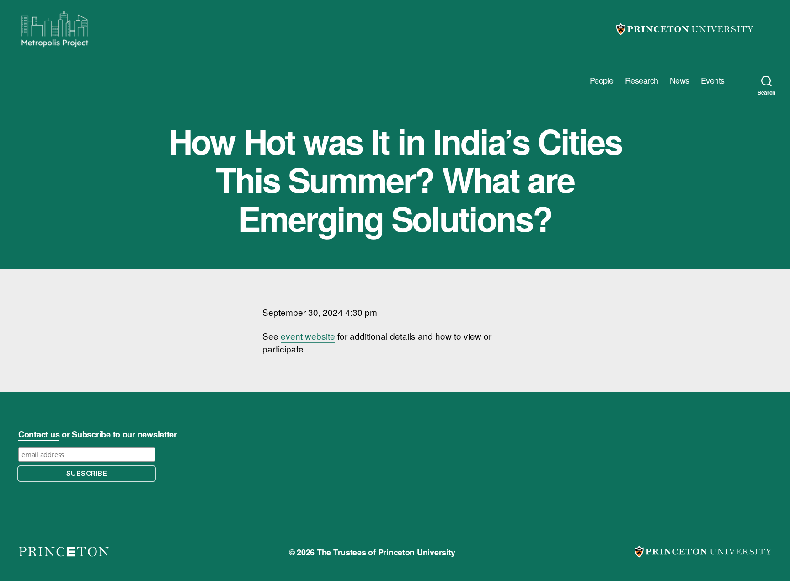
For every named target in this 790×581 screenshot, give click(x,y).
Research (641, 80)
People (602, 80)
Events (713, 80)
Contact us (38, 434)
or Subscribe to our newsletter (97, 434)
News (679, 80)
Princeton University (684, 29)
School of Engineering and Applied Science (64, 552)
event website (308, 336)
